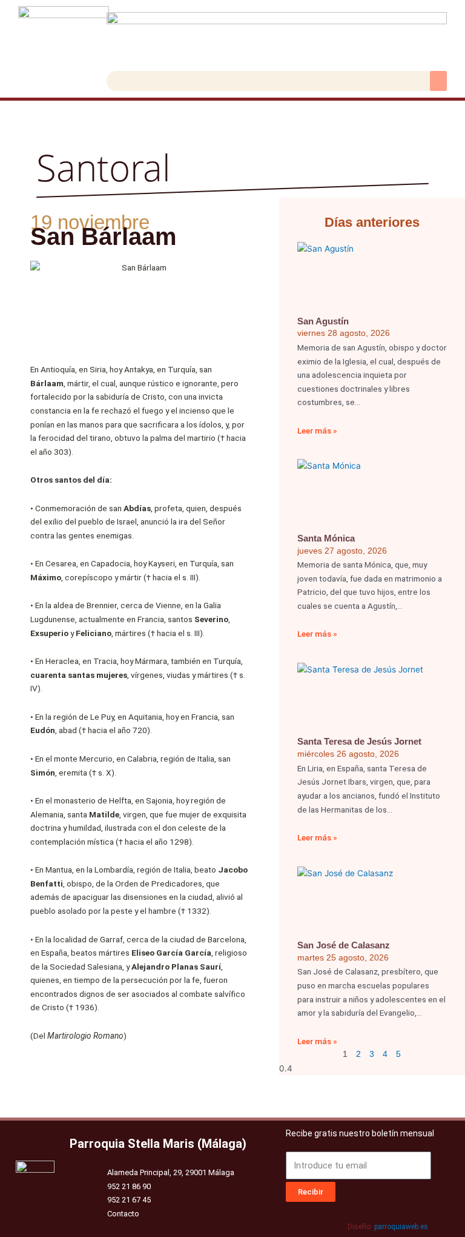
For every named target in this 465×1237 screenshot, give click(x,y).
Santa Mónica (326, 538)
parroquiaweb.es (401, 1226)
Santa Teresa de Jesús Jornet (359, 741)
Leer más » (317, 430)
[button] (438, 81)
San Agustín (323, 321)
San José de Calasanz (343, 945)
